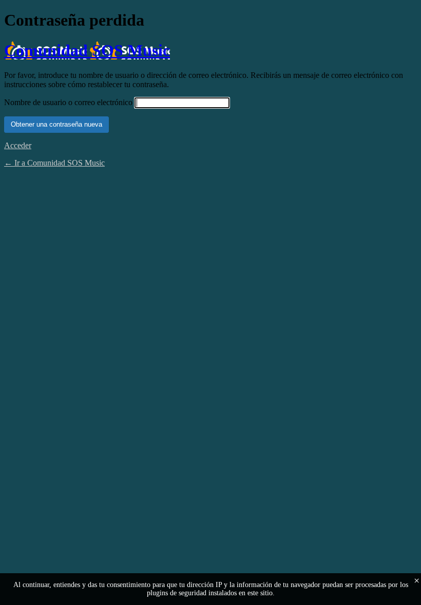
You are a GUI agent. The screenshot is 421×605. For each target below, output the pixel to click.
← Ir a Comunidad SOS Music (54, 162)
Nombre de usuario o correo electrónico (68, 102)
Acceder (17, 145)
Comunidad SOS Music (87, 50)
